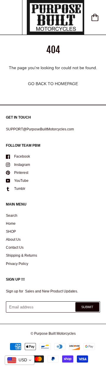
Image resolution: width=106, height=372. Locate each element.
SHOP (11, 231)
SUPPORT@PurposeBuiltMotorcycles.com (40, 129)
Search (11, 216)
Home (11, 223)
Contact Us (15, 247)
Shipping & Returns (21, 255)
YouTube (21, 181)
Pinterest (21, 173)
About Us (13, 239)
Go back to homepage (53, 83)
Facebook (22, 156)
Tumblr (19, 189)
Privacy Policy (17, 264)
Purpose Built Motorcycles (55, 333)
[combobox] (19, 360)
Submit (87, 307)
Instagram (22, 165)
